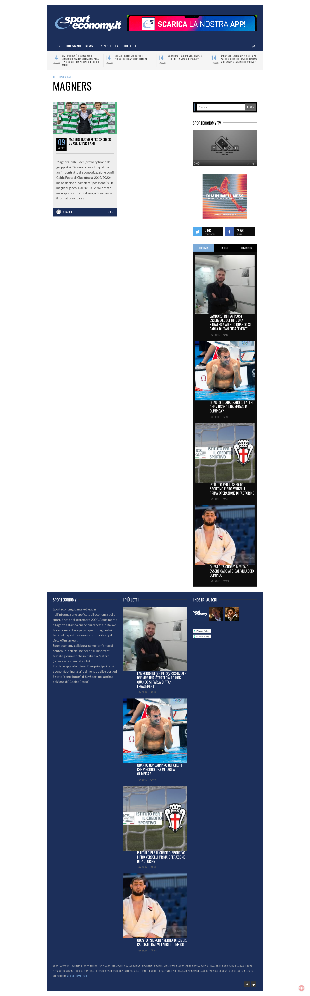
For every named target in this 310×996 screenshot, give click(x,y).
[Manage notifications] (301, 988)
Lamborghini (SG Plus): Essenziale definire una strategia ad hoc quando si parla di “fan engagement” (230, 320)
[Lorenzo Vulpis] (232, 611)
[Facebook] (247, 981)
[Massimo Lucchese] (216, 611)
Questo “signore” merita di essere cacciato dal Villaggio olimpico (232, 568)
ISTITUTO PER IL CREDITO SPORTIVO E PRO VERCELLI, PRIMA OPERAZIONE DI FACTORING (232, 486)
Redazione (68, 209)
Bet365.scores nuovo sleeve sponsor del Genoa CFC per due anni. (134, 57)
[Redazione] (200, 611)
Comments (246, 245)
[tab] (203, 246)
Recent (225, 245)
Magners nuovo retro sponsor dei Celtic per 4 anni (90, 139)
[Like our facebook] (229, 229)
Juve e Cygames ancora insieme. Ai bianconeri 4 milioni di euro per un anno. (238, 58)
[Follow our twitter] (197, 229)
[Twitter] (253, 981)
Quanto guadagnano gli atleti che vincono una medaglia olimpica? (232, 404)
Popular (203, 245)
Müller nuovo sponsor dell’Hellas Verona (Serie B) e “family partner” (80, 57)
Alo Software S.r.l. (78, 973)
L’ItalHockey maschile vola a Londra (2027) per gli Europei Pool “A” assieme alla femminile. (187, 58)
